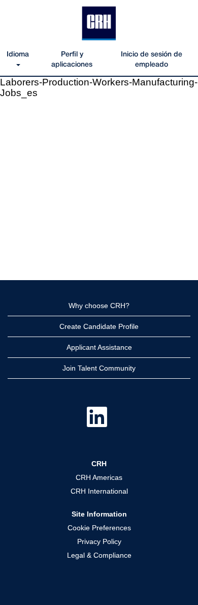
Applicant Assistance (99, 347)
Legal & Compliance (99, 555)
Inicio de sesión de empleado (151, 59)
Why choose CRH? (99, 305)
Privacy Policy (99, 541)
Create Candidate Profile (99, 326)
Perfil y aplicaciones (71, 59)
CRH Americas (99, 477)
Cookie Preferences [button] (99, 528)
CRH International (99, 491)
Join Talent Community (99, 368)
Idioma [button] (18, 54)
